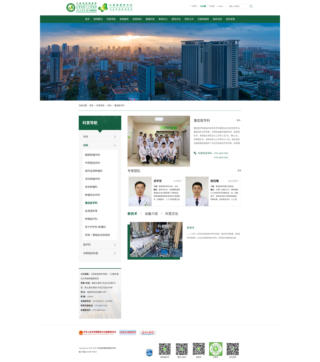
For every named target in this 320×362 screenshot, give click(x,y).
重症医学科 (119, 105)
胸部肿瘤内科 (92, 155)
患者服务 (124, 19)
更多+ (239, 120)
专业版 (211, 6)
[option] (156, 239)
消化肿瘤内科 (92, 179)
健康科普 (150, 19)
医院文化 (176, 19)
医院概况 (98, 19)
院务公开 (189, 19)
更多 (239, 171)
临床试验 (217, 19)
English (220, 6)
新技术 (132, 214)
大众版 (203, 6)
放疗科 (87, 244)
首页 (87, 19)
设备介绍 (151, 214)
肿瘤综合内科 (92, 195)
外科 (85, 136)
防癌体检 (137, 19)
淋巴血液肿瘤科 (93, 171)
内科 (109, 105)
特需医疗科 (91, 219)
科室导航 (111, 19)
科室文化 (171, 214)
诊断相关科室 (90, 253)
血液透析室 (91, 211)
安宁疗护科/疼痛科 (95, 227)
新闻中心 (163, 19)
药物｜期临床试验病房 (97, 235)
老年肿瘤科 (91, 187)
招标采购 (230, 19)
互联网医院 (203, 19)
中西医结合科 (92, 163)
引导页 (194, 6)
